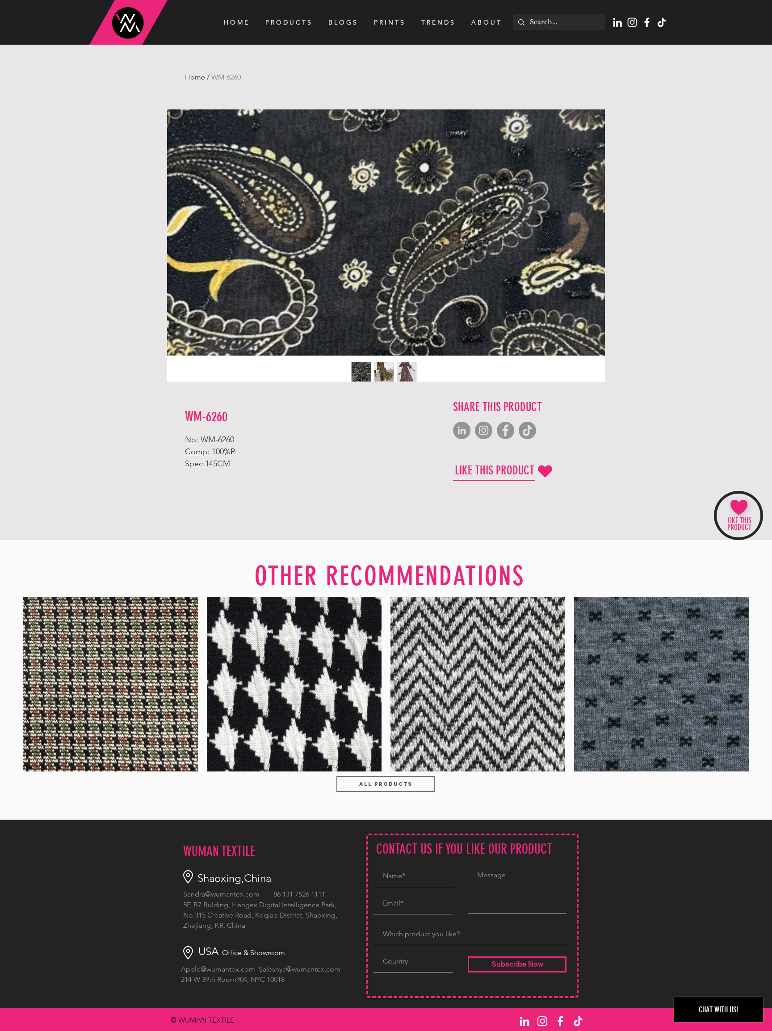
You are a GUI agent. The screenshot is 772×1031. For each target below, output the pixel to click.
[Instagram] (483, 430)
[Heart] (545, 471)
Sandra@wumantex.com (221, 894)
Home (195, 77)
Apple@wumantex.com (218, 969)
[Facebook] (505, 430)
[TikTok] (661, 22)
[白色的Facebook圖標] (647, 22)
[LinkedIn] (461, 430)
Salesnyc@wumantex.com (299, 969)
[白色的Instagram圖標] (632, 22)
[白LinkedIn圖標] (617, 22)
